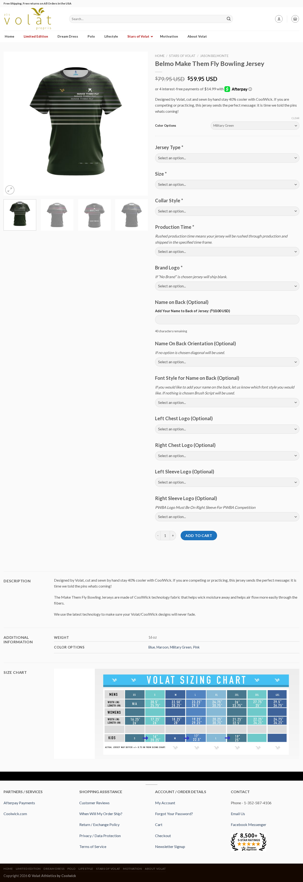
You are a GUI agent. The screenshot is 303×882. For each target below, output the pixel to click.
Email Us (238, 813)
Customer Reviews (94, 802)
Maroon (162, 647)
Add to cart (198, 535)
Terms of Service (92, 846)
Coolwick (68, 876)
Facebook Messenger (248, 824)
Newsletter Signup (170, 846)
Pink (196, 647)
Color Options (165, 125)
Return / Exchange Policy (99, 824)
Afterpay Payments (19, 802)
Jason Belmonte (214, 56)
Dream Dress (54, 868)
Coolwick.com (15, 813)
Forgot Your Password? (174, 813)
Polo (71, 868)
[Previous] (12, 123)
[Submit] (229, 19)
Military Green (181, 647)
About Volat (155, 868)
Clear (295, 118)
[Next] (139, 123)
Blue (151, 647)
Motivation (132, 868)
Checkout (163, 835)
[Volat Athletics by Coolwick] (33, 19)
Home (160, 56)
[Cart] (295, 19)
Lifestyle (86, 868)
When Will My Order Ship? (100, 813)
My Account (165, 802)
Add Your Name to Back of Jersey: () (192, 311)
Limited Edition (28, 868)
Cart (158, 824)
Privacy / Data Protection (100, 835)
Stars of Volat (182, 56)
